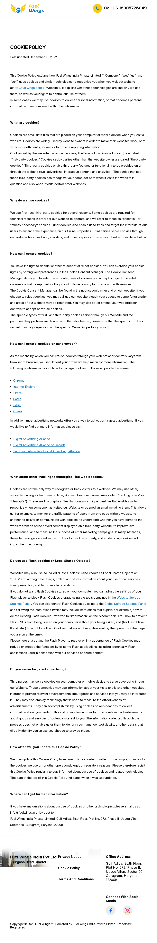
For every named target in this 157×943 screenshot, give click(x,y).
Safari (17, 399)
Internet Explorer (25, 387)
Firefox (18, 393)
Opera (17, 411)
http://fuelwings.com (27, 88)
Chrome (19, 380)
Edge (17, 405)
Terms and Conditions (76, 879)
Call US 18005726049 (125, 8)
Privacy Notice (70, 857)
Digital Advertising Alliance (31, 439)
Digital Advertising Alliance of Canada (39, 445)
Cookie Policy (69, 868)
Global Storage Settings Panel (125, 604)
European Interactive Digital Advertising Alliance (46, 451)
